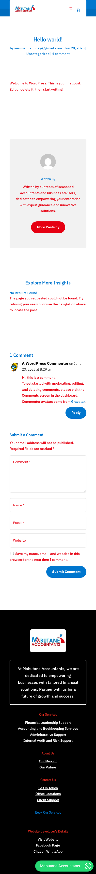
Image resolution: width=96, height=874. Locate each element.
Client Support (48, 800)
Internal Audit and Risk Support (48, 740)
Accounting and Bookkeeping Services (48, 728)
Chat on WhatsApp (48, 851)
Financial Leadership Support (48, 722)
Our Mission (48, 761)
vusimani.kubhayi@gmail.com (38, 48)
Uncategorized (37, 54)
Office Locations (48, 794)
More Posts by (48, 227)
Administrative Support (48, 734)
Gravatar (78, 401)
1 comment (61, 54)
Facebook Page (48, 845)
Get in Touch (48, 788)
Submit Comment (66, 571)
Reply (75, 412)
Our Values (48, 767)
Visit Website (48, 839)
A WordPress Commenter (45, 363)
